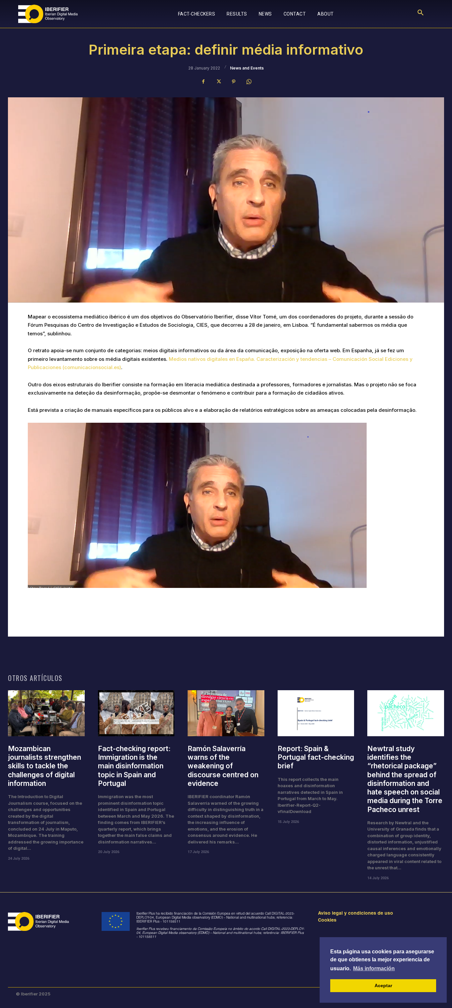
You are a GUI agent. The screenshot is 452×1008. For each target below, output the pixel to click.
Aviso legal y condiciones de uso (355, 913)
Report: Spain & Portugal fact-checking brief (316, 757)
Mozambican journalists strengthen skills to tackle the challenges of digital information (44, 766)
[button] (421, 14)
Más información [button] (374, 968)
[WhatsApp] (248, 81)
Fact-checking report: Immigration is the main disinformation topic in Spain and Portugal (134, 766)
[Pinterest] (233, 81)
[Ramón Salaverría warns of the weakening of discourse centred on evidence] (226, 713)
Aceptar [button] (383, 985)
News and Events (247, 68)
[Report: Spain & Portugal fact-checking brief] (316, 713)
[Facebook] (203, 81)
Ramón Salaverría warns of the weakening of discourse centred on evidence (223, 766)
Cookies (327, 920)
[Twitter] (218, 81)
